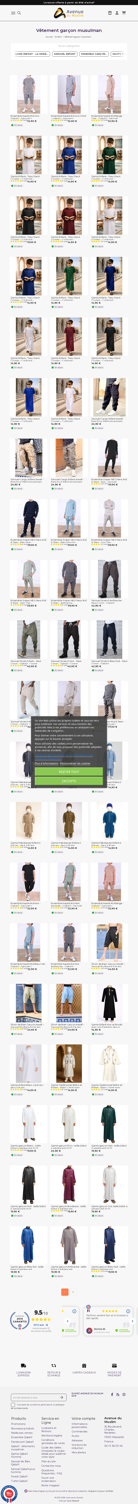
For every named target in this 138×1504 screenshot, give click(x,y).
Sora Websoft (73, 1501)
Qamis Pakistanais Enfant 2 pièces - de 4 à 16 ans (26, 783)
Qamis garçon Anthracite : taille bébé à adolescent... (68, 1268)
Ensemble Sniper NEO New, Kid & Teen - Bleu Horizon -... (69, 541)
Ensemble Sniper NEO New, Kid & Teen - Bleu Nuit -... (28, 541)
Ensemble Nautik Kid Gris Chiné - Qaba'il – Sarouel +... (68, 117)
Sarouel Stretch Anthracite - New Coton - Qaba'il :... (107, 601)
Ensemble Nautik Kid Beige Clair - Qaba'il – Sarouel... (106, 117)
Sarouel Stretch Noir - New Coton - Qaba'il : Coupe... (66, 662)
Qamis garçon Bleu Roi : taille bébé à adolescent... (27, 1268)
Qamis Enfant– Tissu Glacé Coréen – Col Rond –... (25, 177)
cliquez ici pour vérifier (100, 1491)
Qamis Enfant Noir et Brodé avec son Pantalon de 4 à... (107, 1025)
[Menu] (13, 13)
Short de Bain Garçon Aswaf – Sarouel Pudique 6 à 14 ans (108, 965)
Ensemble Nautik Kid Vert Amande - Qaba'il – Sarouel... (67, 904)
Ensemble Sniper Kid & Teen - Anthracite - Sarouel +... (108, 722)
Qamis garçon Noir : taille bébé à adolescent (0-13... (28, 1207)
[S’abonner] (61, 1397)
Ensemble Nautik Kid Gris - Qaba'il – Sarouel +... (25, 117)
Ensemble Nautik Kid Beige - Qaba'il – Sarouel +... (107, 904)
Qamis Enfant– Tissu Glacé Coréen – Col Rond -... (65, 298)
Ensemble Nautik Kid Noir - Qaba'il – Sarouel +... (26, 904)
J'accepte (69, 781)
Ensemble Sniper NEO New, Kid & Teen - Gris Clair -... (109, 541)
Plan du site (48, 1461)
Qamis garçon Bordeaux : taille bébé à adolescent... (68, 1207)
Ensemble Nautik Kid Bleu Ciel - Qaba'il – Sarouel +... (28, 965)
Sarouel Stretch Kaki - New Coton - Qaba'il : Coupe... (26, 662)
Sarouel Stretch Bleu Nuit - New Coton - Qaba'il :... (109, 662)
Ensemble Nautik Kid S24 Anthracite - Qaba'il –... (65, 965)
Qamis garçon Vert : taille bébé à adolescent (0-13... (109, 1146)
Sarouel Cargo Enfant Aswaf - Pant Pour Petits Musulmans (107, 420)
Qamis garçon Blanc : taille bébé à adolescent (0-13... (26, 1146)
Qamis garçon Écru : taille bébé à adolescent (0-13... (69, 1146)
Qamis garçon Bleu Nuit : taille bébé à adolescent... (108, 1268)
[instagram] (124, 1394)
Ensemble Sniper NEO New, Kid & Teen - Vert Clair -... (28, 601)
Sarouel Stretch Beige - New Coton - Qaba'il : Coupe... (27, 722)
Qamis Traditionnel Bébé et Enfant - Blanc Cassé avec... (66, 1086)
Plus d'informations (46, 763)
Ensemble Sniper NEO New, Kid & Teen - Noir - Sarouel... (109, 480)
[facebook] (112, 1394)
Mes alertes (79, 1452)
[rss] (118, 1394)
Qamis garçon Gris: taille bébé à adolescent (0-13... (109, 1207)
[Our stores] (110, 13)
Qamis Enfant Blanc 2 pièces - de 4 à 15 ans (27, 1086)
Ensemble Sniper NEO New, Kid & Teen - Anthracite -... (69, 601)
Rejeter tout (69, 772)
